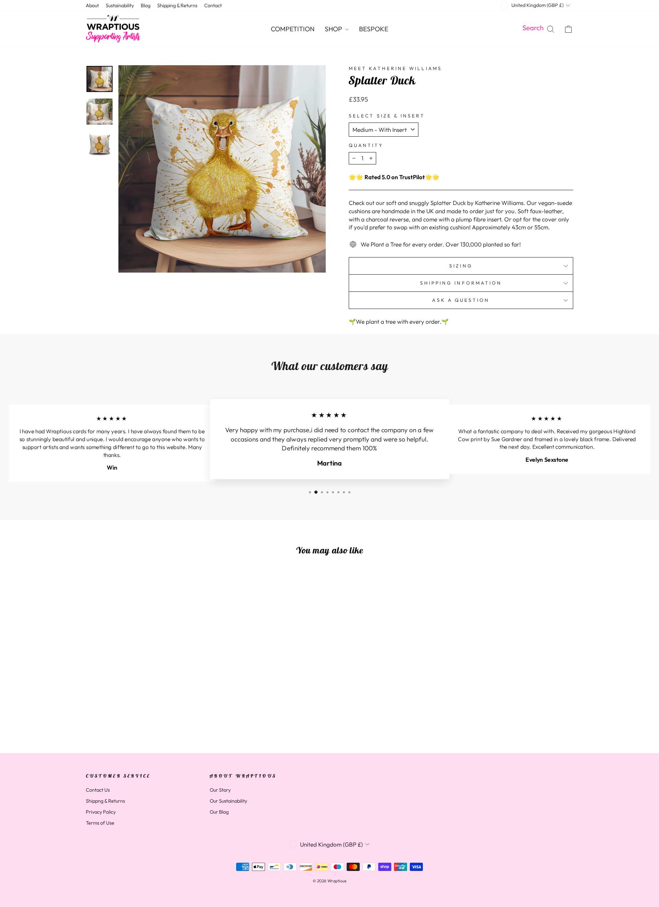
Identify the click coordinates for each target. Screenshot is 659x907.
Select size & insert (387, 116)
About (92, 5)
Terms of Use (100, 823)
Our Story (220, 790)
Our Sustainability (228, 801)
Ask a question (460, 300)
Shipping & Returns (177, 5)
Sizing (460, 266)
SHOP (334, 29)
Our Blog (219, 812)
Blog (145, 5)
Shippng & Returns (105, 801)
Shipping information (461, 283)
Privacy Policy (101, 812)
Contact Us (98, 790)
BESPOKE (373, 29)
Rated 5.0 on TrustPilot (395, 177)
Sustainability (120, 5)
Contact (213, 5)
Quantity (366, 145)
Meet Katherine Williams (395, 68)
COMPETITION (292, 29)
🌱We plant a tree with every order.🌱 (399, 321)
